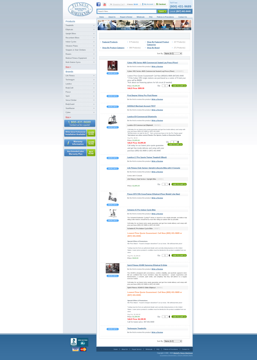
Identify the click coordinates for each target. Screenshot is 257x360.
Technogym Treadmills (113, 329)
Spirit (68, 96)
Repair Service (136, 349)
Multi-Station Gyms (73, 62)
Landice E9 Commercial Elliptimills (113, 127)
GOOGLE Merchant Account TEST (113, 106)
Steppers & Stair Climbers (76, 50)
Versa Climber (71, 100)
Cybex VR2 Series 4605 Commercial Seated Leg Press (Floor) (113, 73)
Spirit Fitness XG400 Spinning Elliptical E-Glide (113, 276)
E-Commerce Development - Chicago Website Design (176, 355)
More (67, 67)
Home (101, 17)
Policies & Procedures (165, 17)
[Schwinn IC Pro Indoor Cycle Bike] (112, 217)
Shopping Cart (118, 4)
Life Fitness (70, 76)
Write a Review (157, 67)
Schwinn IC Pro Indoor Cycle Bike (113, 220)
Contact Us (182, 17)
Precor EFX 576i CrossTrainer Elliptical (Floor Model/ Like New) (113, 205)
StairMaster (70, 108)
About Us (112, 17)
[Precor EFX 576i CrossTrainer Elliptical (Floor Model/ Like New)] (112, 202)
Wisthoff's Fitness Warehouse (183, 353)
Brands (69, 71)
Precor (68, 92)
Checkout (162, 4)
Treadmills (70, 25)
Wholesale (141, 17)
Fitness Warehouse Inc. (80, 9)
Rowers (68, 54)
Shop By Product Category (113, 48)
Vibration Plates (72, 46)
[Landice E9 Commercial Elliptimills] (112, 124)
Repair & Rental (126, 17)
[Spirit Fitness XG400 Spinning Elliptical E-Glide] (112, 273)
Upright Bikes (71, 34)
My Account (148, 4)
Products (70, 21)
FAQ (150, 17)
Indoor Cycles (71, 42)
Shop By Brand (153, 48)
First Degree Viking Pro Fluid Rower (113, 96)
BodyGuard (70, 104)
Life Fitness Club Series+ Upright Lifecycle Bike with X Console (113, 168)
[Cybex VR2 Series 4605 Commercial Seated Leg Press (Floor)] (112, 70)
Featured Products (110, 42)
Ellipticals (69, 30)
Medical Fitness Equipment (76, 58)
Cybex (68, 112)
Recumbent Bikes (72, 38)
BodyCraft (69, 88)
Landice (69, 84)
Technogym (70, 80)
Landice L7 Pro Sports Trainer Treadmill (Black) (113, 158)
